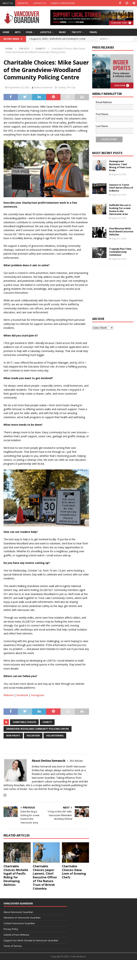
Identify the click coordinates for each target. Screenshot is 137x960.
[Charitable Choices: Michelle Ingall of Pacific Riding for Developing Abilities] (17, 852)
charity (47, 722)
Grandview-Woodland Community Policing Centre (37, 728)
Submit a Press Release (63, 3)
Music (62, 32)
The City (76, 32)
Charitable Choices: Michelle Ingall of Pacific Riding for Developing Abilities (16, 875)
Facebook (22, 695)
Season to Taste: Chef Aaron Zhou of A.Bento (121, 187)
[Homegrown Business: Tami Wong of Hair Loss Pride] (99, 165)
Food (29, 32)
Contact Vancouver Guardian (19, 923)
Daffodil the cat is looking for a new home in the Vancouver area (120, 209)
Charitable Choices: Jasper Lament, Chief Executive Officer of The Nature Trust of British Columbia (45, 877)
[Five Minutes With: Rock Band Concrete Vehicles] (99, 232)
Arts (17, 32)
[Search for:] (115, 38)
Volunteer (33, 735)
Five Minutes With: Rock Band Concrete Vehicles (121, 231)
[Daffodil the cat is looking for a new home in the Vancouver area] (99, 209)
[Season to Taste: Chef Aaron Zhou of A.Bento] (99, 188)
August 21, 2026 (119, 238)
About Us (7, 3)
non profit (13, 735)
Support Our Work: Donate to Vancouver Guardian (31, 940)
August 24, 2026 (119, 174)
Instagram (37, 695)
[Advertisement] (114, 290)
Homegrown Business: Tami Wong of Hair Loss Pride (120, 166)
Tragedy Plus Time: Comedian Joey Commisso (120, 251)
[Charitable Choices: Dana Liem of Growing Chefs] (75, 852)
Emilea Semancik (43, 87)
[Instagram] (127, 3)
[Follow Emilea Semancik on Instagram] (5, 795)
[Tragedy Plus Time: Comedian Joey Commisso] (99, 252)
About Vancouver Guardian (18, 912)
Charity (62, 87)
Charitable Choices (24, 722)
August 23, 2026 (119, 194)
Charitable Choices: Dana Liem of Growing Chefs (74, 871)
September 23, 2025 (18, 87)
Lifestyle (45, 32)
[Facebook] (120, 3)
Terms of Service (13, 946)
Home (6, 32)
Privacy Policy (11, 929)
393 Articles (76, 760)
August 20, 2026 (119, 258)
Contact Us (39, 3)
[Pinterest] (134, 3)
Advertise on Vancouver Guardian (22, 917)
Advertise (23, 3)
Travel (93, 32)
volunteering (55, 735)
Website (9, 695)
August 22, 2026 (119, 218)
